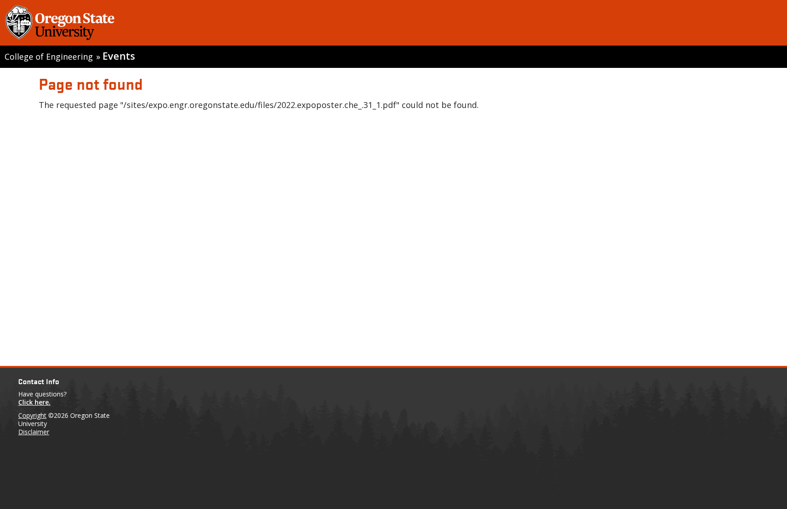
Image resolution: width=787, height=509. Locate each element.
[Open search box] (770, 24)
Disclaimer (33, 431)
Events (118, 55)
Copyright (32, 415)
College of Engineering (49, 56)
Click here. (34, 402)
